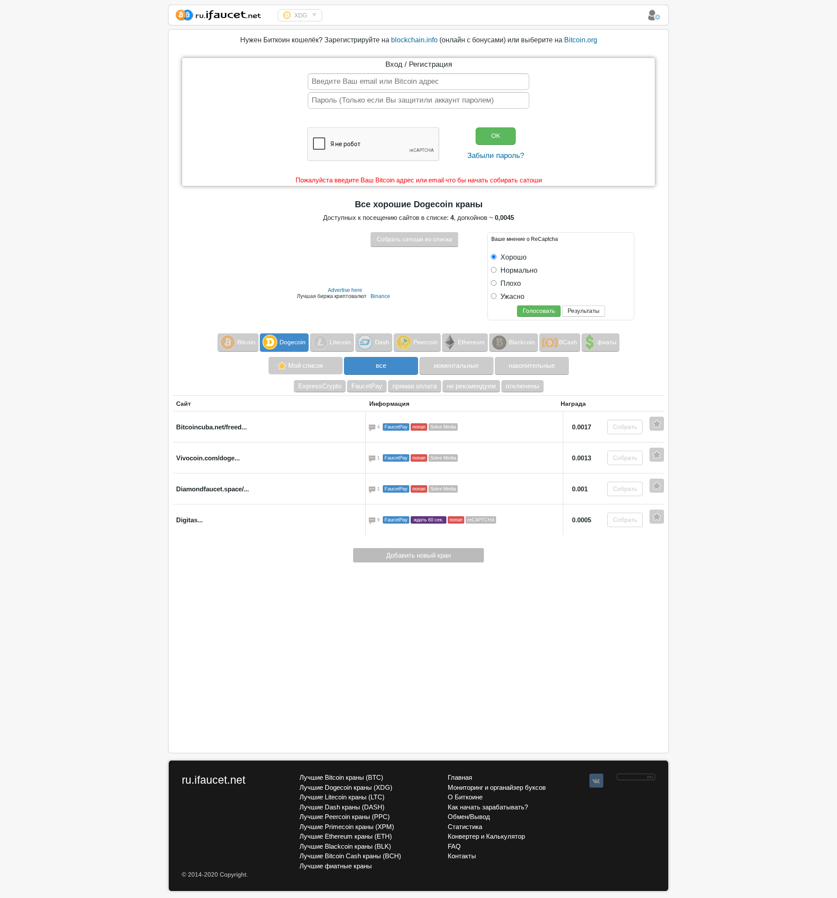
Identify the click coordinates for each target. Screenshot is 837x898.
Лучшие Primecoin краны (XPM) (346, 826)
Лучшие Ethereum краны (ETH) (345, 836)
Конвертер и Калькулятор (486, 836)
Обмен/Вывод (469, 816)
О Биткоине (465, 797)
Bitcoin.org (580, 40)
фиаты (606, 342)
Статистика (465, 826)
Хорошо (513, 257)
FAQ (454, 846)
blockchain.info (414, 40)
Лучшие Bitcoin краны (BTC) (341, 777)
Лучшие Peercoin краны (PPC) (344, 816)
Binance (380, 296)
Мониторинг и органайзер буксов (497, 787)
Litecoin (340, 342)
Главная (460, 777)
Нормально (518, 270)
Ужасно (511, 296)
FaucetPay (366, 386)
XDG (300, 15)
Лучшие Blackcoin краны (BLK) (345, 846)
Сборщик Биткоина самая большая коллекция (223, 13)
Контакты (462, 856)
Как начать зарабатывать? (488, 807)
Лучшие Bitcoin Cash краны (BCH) (350, 856)
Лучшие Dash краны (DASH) (341, 807)
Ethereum (471, 342)
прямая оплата (414, 386)
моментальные (456, 365)
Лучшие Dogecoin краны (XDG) (345, 787)
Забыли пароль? (495, 155)
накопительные (532, 365)
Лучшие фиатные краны (335, 866)
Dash (382, 342)
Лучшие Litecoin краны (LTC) (341, 797)
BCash (568, 342)
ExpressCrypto (319, 386)
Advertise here (345, 290)
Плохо (510, 283)
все (381, 365)
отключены (522, 386)
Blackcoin (522, 342)
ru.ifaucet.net (213, 780)
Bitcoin (246, 342)
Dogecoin (292, 342)
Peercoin (425, 342)
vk (596, 781)
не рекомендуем (471, 386)
